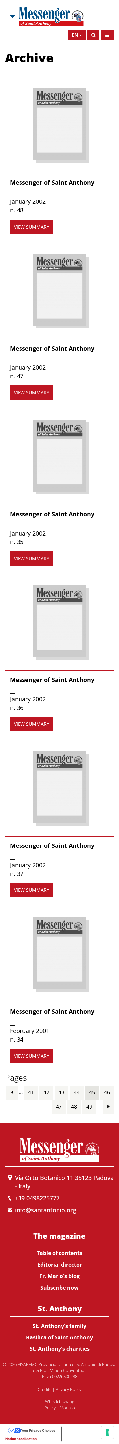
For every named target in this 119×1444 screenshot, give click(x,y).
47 (59, 1106)
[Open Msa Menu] (11, 16)
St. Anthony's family (59, 1326)
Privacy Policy (68, 1389)
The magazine (59, 1236)
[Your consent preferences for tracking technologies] (107, 1432)
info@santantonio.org (45, 1210)
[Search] (93, 35)
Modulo (67, 1408)
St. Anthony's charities (60, 1348)
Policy (50, 1408)
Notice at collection (21, 1439)
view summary (31, 227)
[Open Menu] (107, 35)
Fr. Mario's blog (59, 1276)
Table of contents (59, 1253)
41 (31, 1092)
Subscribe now (59, 1287)
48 (74, 1106)
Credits (44, 1389)
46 (107, 1092)
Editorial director (59, 1264)
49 (89, 1106)
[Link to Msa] (51, 16)
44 (77, 1092)
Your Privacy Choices (38, 1430)
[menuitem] (59, 1260)
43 (61, 1092)
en (75, 35)
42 (46, 1092)
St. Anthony (60, 1308)
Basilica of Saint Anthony (59, 1337)
